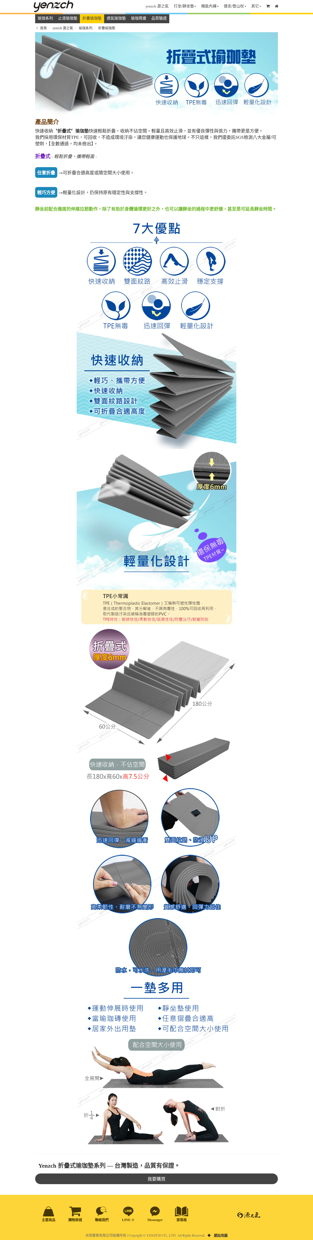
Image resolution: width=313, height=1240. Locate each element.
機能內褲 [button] (209, 6)
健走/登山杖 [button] (234, 6)
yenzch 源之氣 (157, 6)
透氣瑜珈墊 (116, 18)
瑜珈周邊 (138, 18)
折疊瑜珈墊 (92, 18)
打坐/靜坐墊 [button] (184, 6)
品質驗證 (159, 18)
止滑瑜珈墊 (67, 18)
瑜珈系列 (45, 18)
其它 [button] (255, 6)
